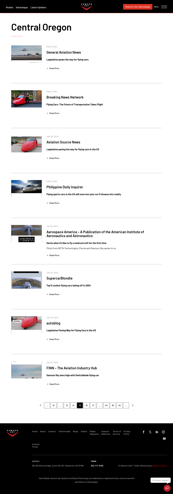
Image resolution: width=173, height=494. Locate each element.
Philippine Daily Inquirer (64, 187)
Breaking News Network (65, 97)
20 (106, 405)
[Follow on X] (150, 432)
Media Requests (94, 432)
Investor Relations (105, 432)
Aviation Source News (63, 142)
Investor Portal (36, 445)
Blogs (75, 431)
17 (93, 405)
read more (54, 68)
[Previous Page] (40, 405)
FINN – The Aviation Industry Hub (71, 368)
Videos (84, 431)
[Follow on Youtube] (164, 438)
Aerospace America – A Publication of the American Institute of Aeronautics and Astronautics (95, 234)
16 (86, 405)
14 (73, 405)
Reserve (137, 6)
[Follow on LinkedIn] (157, 432)
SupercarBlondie (59, 278)
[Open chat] (167, 488)
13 (67, 405)
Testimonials (64, 431)
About (43, 431)
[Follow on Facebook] (143, 432)
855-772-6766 (97, 465)
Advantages (22, 7)
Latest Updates (38, 7)
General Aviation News (63, 52)
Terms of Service (117, 432)
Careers (52, 431)
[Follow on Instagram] (163, 432)
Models (9, 7)
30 (113, 405)
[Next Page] (133, 405)
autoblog (53, 323)
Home (35, 431)
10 (53, 405)
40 (119, 405)
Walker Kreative (159, 465)
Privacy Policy (127, 432)
